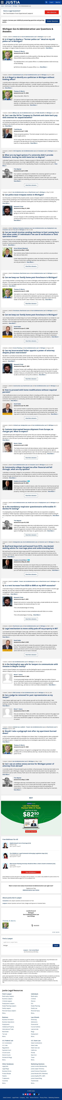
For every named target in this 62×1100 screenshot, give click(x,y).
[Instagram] (30, 1094)
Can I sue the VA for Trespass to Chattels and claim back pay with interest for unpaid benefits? (29, 116)
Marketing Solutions (37, 1064)
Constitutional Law (18, 74)
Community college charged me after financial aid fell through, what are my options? (27, 468)
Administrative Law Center (31, 890)
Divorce (33, 1001)
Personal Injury (35, 1011)
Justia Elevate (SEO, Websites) (39, 1073)
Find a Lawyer (7, 939)
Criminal (33, 999)
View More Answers (31, 185)
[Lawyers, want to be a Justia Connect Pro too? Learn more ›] (28, 481)
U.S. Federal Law (7, 1040)
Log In (51, 2)
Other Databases (8, 1064)
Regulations (5, 1048)
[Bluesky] (34, 1094)
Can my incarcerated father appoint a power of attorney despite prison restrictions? (28, 351)
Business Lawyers (7, 999)
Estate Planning (17, 348)
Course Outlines (35, 1027)
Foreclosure (16, 273)
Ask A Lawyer (8, 6)
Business (5, 1017)
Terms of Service (34, 1097)
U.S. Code (4, 1045)
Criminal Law (16, 36)
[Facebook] (28, 1094)
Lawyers (4, 903)
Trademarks (5, 1078)
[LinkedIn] (23, 1094)
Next (31, 798)
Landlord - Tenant (18, 581)
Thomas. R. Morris (9, 921)
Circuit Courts (6, 1052)
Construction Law (18, 386)
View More (49, 48)
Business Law (28, 228)
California (34, 1050)
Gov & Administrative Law (29, 36)
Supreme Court (6, 1050)
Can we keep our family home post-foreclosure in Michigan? (31, 277)
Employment (5, 1024)
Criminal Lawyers (7, 1001)
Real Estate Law (33, 192)
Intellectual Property (8, 1027)
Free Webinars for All (10, 839)
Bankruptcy (34, 996)
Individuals (34, 994)
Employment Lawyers (8, 1003)
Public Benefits (40, 113)
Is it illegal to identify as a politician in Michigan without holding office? (28, 78)
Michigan (15, 6)
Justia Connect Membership (39, 1066)
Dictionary (34, 1019)
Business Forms (6, 1071)
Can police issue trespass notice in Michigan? (24, 194)
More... (4, 1013)
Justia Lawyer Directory (37, 1069)
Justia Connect (7, 1097)
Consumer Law (42, 151)
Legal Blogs (5, 1069)
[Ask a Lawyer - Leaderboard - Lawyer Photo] (5, 926)
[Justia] (12, 2)
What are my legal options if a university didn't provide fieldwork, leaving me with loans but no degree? (27, 156)
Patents (4, 1076)
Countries (5, 1081)
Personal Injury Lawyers (9, 1011)
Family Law (34, 1008)
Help (27, 1097)
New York (34, 1055)
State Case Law (35, 1048)
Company (22, 1097)
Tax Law (15, 229)
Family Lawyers (6, 1008)
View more (56, 932)
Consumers (5, 900)
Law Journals (34, 1029)
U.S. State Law (36, 1040)
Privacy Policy (43, 1097)
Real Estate (5, 1031)
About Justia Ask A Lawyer (12, 898)
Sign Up (58, 2)
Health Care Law (32, 502)
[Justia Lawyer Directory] (39, 1094)
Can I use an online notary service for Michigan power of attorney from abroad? (28, 765)
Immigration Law (25, 425)
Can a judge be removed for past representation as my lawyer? (27, 696)
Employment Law (52, 228)
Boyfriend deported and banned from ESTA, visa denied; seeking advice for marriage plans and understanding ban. (28, 547)
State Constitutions (36, 1043)
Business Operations (8, 1022)
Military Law (16, 113)
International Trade (7, 1029)
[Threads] (32, 1094)
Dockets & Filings (7, 1057)
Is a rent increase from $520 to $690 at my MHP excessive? (30, 585)
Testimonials (34, 1081)
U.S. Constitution (7, 1043)
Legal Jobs (5, 1066)
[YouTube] (25, 1094)
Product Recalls (6, 1073)
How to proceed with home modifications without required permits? (29, 391)
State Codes (34, 1045)
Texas (32, 1057)
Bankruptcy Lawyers (8, 996)
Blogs (32, 1031)
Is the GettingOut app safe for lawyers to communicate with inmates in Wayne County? (30, 665)
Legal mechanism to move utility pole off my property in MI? (31, 628)
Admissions (34, 1022)
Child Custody (16, 692)
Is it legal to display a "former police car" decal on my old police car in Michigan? (28, 40)
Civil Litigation (17, 151)
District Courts (6, 1055)
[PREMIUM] (7, 330)
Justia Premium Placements (38, 1071)
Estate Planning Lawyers (9, 1006)
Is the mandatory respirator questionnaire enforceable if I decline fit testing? (29, 507)
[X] (36, 1094)
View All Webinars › (31, 872)
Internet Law (43, 542)
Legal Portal (15, 1097)
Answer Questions (52, 21)
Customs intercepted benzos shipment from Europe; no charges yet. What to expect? (27, 430)
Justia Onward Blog (36, 1078)
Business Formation (18, 228)
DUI (32, 1003)
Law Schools (35, 1017)
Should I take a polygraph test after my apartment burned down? (29, 732)
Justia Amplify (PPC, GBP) (38, 1076)
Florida (33, 1052)
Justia (2, 6)
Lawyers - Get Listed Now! (31, 950)
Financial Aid (34, 1024)
